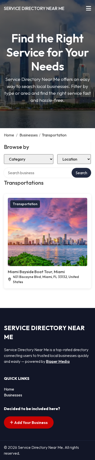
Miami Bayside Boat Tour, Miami (36, 271)
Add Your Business (30, 422)
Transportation (25, 204)
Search (81, 172)
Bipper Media (58, 361)
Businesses (28, 135)
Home (9, 135)
